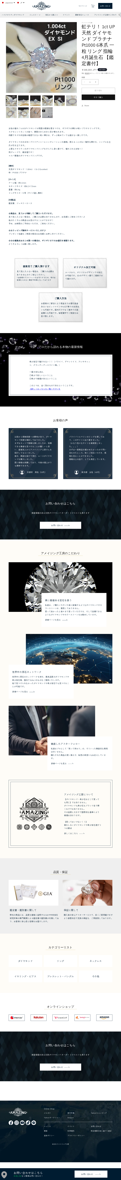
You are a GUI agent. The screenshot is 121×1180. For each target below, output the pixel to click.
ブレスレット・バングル (60, 976)
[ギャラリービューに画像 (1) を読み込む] (11, 100)
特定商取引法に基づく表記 (101, 1131)
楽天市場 (70, 1113)
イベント (66, 15)
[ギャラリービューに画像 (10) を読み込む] (47, 112)
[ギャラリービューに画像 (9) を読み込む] (35, 112)
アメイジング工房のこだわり (105, 15)
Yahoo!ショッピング (99, 1113)
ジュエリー (35, 16)
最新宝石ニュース (82, 15)
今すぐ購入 (98, 97)
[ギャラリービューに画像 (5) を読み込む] (59, 100)
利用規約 (70, 1131)
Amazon (70, 1117)
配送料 (87, 73)
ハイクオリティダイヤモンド (13, 15)
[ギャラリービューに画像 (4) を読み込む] (47, 100)
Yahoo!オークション (52, 1117)
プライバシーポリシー (76, 1135)
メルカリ (47, 1113)
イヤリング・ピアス (25, 976)
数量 (83, 77)
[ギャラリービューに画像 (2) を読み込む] (23, 100)
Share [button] (86, 105)
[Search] (119, 14)
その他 (95, 976)
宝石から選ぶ (51, 16)
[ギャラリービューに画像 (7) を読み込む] (11, 112)
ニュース (47, 1126)
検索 (45, 1131)
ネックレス (96, 961)
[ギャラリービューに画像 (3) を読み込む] (35, 100)
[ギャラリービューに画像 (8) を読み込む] (23, 112)
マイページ (82, 6)
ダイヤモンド (25, 961)
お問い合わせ (105, 6)
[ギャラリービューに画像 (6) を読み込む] (71, 100)
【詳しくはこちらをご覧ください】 (45, 388)
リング (60, 961)
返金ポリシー (49, 1135)
